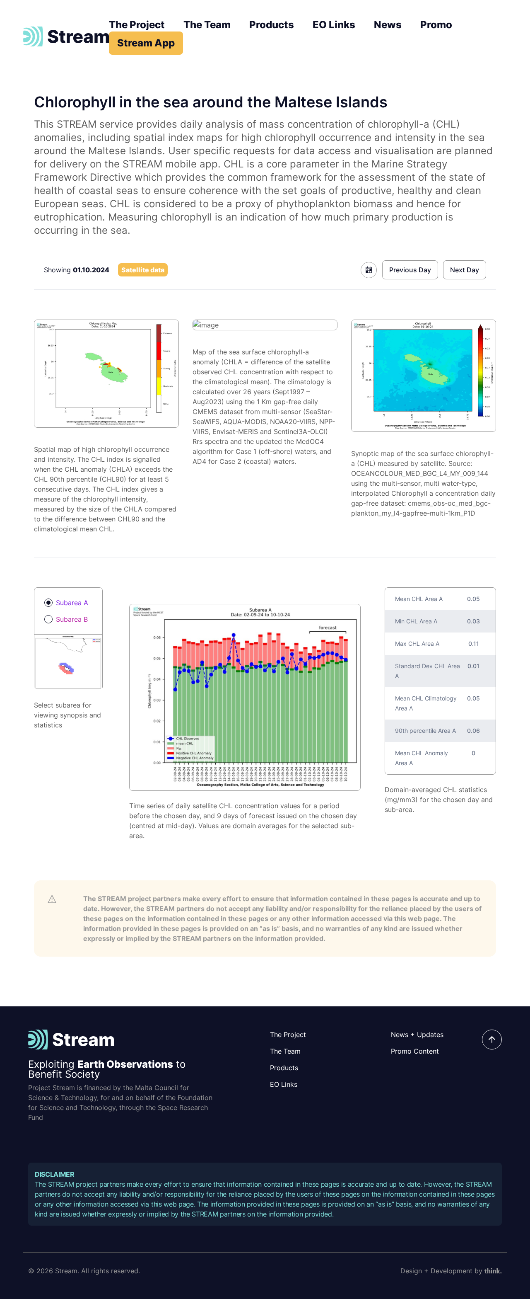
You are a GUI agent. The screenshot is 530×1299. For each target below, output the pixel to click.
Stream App (146, 43)
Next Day (464, 270)
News (388, 25)
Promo (436, 25)
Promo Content (415, 1051)
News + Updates (417, 1034)
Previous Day (410, 270)
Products (271, 25)
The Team (207, 25)
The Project (137, 25)
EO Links (334, 25)
